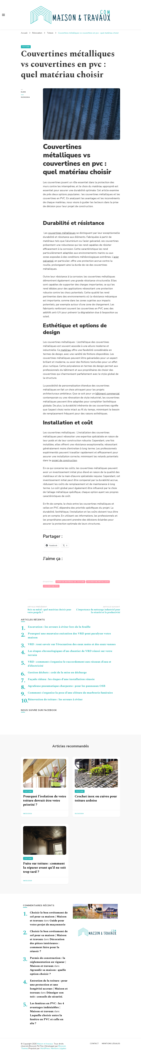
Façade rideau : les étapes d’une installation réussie (61, 679)
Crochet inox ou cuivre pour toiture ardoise (96, 798)
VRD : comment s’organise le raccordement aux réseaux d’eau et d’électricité (69, 664)
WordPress (45, 1048)
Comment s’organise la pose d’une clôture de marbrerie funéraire (70, 693)
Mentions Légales (58, 1048)
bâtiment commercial (107, 393)
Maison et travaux (45, 1043)
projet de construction (64, 460)
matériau (65, 350)
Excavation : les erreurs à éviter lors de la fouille (59, 627)
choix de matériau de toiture (70, 582)
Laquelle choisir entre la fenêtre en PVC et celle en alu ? (46, 1019)
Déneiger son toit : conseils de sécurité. (47, 995)
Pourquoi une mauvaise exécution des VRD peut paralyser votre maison (69, 636)
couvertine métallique (98, 582)
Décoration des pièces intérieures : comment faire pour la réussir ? (47, 945)
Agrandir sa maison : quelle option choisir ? (48, 972)
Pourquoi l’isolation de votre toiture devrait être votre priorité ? (44, 800)
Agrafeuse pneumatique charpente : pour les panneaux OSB (66, 686)
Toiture (26, 47)
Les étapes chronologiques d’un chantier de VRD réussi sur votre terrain (70, 653)
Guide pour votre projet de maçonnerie (47, 923)
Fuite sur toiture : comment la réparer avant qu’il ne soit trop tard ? (44, 867)
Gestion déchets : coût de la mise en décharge (57, 672)
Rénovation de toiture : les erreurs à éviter (55, 699)
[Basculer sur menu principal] (3, 15)
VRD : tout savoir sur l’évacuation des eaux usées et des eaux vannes (72, 644)
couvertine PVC (51, 586)
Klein (23, 92)
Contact (94, 1043)
